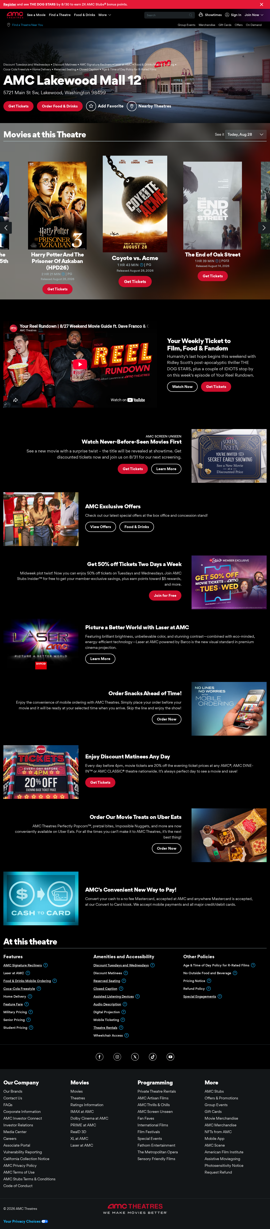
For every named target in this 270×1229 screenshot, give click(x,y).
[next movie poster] (264, 228)
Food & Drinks (84, 15)
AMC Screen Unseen (155, 1111)
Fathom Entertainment (156, 1145)
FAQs (7, 1105)
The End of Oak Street (212, 254)
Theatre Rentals (105, 1028)
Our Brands (12, 1091)
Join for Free (165, 595)
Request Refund (218, 1172)
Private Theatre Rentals (157, 1091)
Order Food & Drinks (60, 106)
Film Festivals (149, 1132)
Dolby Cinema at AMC (89, 1118)
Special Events (150, 1138)
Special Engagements (199, 996)
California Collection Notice (26, 1159)
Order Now (166, 719)
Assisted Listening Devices (113, 996)
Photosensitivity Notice (224, 1165)
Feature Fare (13, 1004)
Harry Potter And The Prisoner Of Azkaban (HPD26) (57, 261)
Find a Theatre (60, 15)
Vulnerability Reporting (22, 1152)
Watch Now (182, 386)
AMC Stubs (214, 1091)
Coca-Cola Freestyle (19, 989)
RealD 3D (78, 1132)
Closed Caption (105, 989)
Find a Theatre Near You (27, 25)
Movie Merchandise (221, 1118)
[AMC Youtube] (170, 1056)
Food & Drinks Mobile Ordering (27, 981)
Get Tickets (18, 106)
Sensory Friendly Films (156, 1159)
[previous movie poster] (6, 228)
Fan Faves (146, 1118)
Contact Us (12, 1098)
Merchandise (207, 25)
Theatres (77, 1098)
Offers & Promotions (221, 1098)
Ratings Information (86, 1105)
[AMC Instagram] (117, 1056)
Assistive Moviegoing (222, 1159)
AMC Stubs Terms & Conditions (29, 1179)
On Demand (254, 25)
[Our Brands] (135, 1209)
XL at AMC (79, 1138)
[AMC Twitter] (135, 1056)
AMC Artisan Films (153, 1098)
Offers (239, 25)
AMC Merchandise (220, 1125)
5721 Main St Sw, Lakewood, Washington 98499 (54, 92)
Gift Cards (225, 25)
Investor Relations (18, 1125)
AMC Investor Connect (22, 1118)
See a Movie (36, 15)
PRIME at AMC (83, 1125)
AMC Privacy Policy (20, 1165)
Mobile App (214, 1138)
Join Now (252, 15)
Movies (76, 1091)
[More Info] (63, 273)
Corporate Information (22, 1111)
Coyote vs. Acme (135, 257)
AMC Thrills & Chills (154, 1105)
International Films (153, 1125)
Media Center (15, 1132)
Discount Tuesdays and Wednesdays (121, 965)
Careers (9, 1138)
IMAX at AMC (82, 1111)
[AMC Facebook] (99, 1056)
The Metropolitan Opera (158, 1152)
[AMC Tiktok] (152, 1056)
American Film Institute (224, 1152)
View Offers (100, 527)
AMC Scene (215, 1145)
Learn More (166, 469)
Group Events (186, 25)
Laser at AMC (81, 1145)
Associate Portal (16, 1145)
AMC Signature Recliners (22, 965)
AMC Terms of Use (19, 1172)
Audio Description (107, 1004)
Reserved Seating (106, 981)
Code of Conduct (17, 1185)
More (103, 15)
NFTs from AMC (218, 1132)
